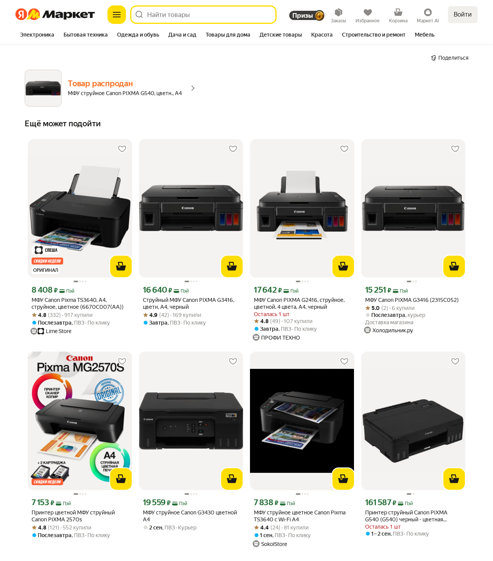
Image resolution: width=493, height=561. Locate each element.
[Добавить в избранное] (122, 149)
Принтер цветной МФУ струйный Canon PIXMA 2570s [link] (73, 515)
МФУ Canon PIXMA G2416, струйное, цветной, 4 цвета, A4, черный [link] (299, 303)
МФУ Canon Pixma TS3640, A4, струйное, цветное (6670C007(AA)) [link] (78, 303)
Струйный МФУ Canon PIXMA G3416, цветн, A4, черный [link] (188, 303)
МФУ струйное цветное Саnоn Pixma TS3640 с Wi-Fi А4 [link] (299, 515)
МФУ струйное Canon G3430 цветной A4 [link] (190, 515)
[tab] (37, 35)
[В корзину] (120, 266)
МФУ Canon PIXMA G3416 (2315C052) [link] (412, 300)
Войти (463, 14)
